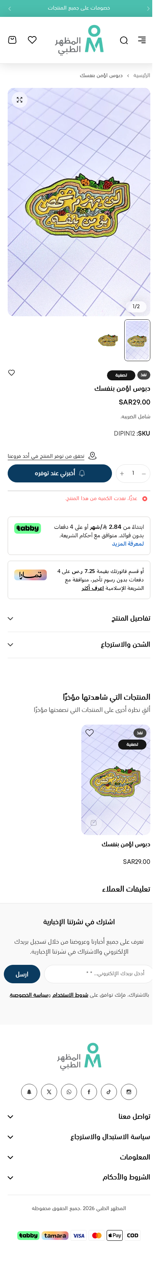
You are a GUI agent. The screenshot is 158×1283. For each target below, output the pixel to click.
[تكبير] (79, 202)
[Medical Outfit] (79, 40)
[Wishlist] (32, 39)
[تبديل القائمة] (141, 39)
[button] (148, 8)
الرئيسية (141, 75)
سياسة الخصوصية (26, 995)
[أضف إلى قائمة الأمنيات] (11, 372)
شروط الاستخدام (68, 995)
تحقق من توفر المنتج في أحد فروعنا (46, 456)
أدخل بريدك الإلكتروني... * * (110, 973)
